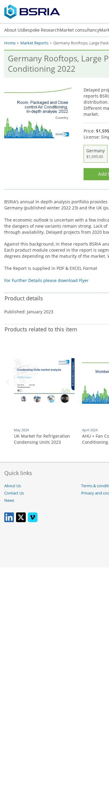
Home (9, 43)
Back (8, 382)
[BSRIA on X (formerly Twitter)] (21, 520)
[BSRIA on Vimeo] (33, 520)
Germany (95, 153)
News (9, 500)
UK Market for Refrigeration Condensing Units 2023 (42, 439)
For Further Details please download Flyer (46, 280)
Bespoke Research (41, 30)
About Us (13, 30)
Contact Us (14, 493)
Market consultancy (79, 30)
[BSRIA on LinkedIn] (9, 520)
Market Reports (34, 43)
